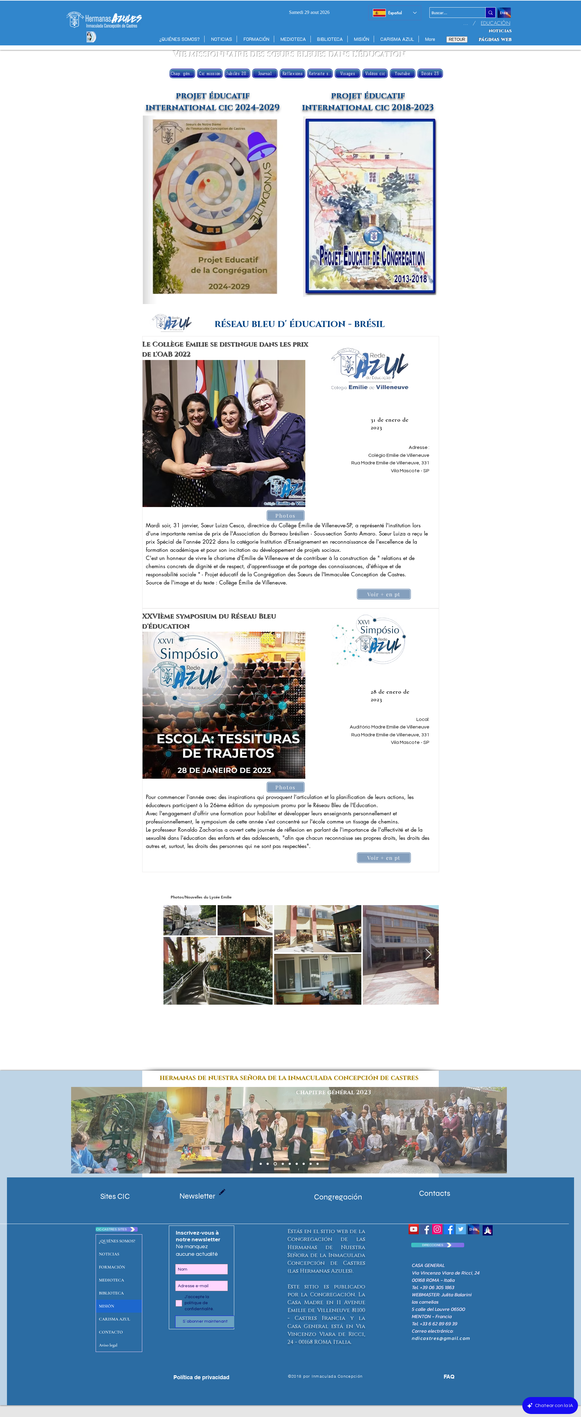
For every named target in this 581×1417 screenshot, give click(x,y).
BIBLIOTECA (111, 1293)
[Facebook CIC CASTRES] (449, 1229)
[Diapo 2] (297, 1164)
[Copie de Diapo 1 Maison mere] (268, 1164)
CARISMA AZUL (114, 1319)
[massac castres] (282, 1164)
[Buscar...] (490, 13)
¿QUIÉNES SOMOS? (117, 1241)
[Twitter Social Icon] (461, 1229)
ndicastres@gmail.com (441, 1338)
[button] (224, 433)
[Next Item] (428, 954)
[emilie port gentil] (275, 1164)
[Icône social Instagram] (437, 1229)
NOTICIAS (109, 1254)
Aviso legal (108, 1345)
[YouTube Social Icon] (414, 1229)
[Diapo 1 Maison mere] (261, 1164)
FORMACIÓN (112, 1267)
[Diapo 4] (304, 1164)
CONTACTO (111, 1332)
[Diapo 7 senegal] (290, 1164)
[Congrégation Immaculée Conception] (425, 1229)
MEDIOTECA (111, 1280)
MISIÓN (106, 1306)
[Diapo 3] (311, 1164)
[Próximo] (498, 1130)
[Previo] (79, 1130)
